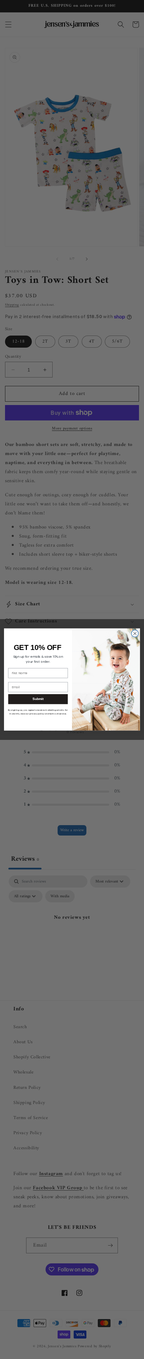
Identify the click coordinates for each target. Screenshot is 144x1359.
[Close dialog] (134, 633)
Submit (37, 699)
